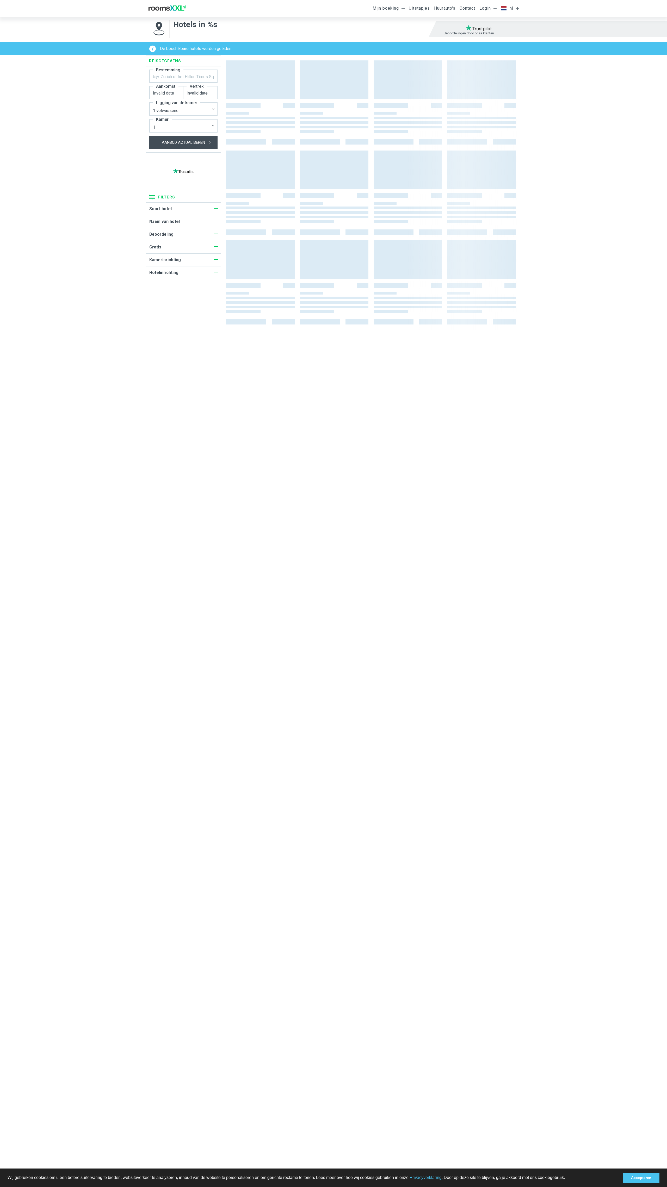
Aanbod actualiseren (183, 142)
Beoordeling (161, 234)
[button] (566, 1178)
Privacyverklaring (426, 1177)
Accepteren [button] (641, 1178)
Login (485, 8)
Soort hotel (160, 208)
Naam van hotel (164, 221)
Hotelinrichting (163, 272)
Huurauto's (444, 8)
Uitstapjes (419, 8)
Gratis (155, 247)
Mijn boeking (386, 8)
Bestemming (168, 69)
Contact (467, 8)
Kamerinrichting (165, 259)
